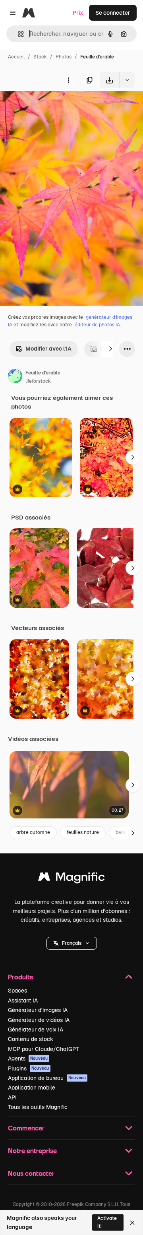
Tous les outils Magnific (38, 1107)
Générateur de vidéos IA (39, 1020)
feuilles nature (83, 832)
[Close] (132, 1222)
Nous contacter (31, 1173)
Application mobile (31, 1087)
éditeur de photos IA (97, 325)
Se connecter (112, 12)
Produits (20, 977)
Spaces (17, 990)
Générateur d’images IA (38, 1010)
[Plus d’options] (68, 80)
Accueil (16, 57)
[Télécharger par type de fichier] (127, 80)
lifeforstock (38, 381)
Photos (64, 57)
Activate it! (107, 1222)
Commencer (26, 1128)
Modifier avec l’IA (48, 348)
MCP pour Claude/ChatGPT (43, 1049)
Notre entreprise (32, 1150)
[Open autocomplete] (18, 34)
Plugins (28, 1068)
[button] (71, 943)
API (12, 1097)
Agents (28, 1058)
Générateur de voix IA (35, 1029)
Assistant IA (23, 1000)
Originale (52, 106)
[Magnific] (71, 878)
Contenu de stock (30, 1039)
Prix (78, 12)
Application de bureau (47, 1078)
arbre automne (33, 832)
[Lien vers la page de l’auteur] (15, 377)
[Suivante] (110, 349)
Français (71, 943)
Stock (40, 57)
